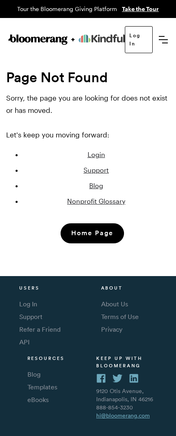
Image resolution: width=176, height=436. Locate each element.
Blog (96, 185)
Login (96, 154)
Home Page (92, 233)
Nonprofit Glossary (96, 201)
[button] (163, 39)
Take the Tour (140, 8)
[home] (66, 39)
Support (96, 170)
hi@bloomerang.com (123, 415)
